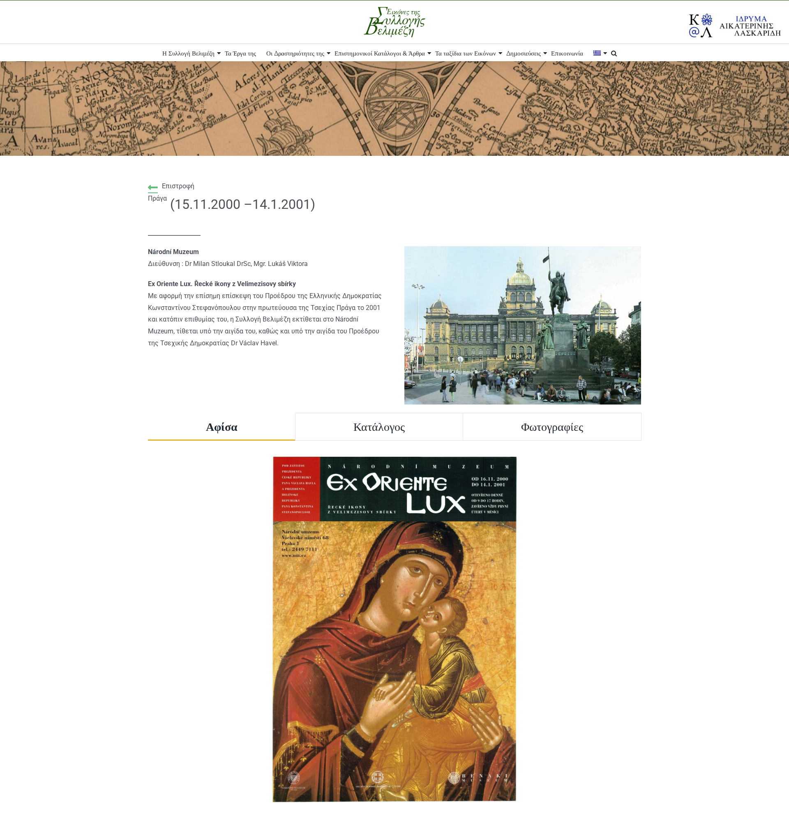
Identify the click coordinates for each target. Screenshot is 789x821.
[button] (614, 52)
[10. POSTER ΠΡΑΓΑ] (394, 460)
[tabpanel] (394, 629)
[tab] (221, 427)
